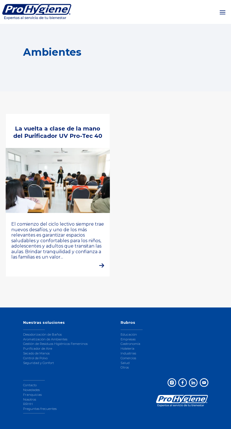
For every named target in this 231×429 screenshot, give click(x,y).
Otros (125, 367)
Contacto (30, 385)
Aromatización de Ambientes (45, 339)
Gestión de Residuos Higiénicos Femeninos (55, 344)
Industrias (128, 353)
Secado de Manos (36, 353)
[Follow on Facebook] (182, 382)
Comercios (128, 358)
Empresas (128, 339)
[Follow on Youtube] (203, 382)
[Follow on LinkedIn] (193, 382)
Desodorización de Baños (42, 334)
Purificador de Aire (37, 349)
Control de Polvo (35, 358)
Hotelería (127, 349)
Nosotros (29, 399)
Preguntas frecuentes (40, 409)
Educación (129, 334)
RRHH (28, 404)
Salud (125, 363)
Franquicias (32, 395)
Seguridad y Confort (38, 363)
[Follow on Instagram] (171, 382)
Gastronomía (130, 344)
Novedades (31, 390)
